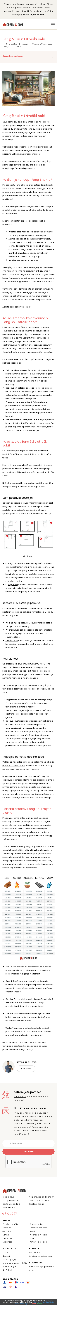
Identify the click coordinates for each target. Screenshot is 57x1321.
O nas (5, 1252)
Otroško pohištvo (10, 1224)
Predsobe (7, 1238)
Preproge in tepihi (38, 1234)
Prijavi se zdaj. (37, 14)
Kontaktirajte (20, 1096)
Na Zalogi (7, 1270)
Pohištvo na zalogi (38, 1241)
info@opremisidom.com (41, 1256)
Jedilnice (6, 1231)
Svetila (32, 1231)
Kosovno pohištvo (38, 1227)
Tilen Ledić (26, 1068)
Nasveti (6, 1256)
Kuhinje (5, 1234)
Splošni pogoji (9, 1259)
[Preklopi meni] (53, 25)
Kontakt (34, 1248)
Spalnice (6, 1227)
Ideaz (41, 1203)
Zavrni (33, 1303)
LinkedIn (30, 556)
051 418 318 (34, 1252)
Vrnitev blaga (9, 1266)
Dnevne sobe (36, 1224)
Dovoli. (40, 1303)
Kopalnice (7, 1241)
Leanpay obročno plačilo (15, 1263)
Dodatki (33, 1238)
